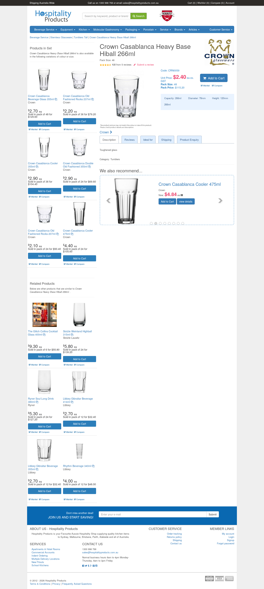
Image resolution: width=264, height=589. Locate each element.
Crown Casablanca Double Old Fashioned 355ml (78, 164)
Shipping (177, 540)
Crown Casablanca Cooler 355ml (43, 164)
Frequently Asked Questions (77, 583)
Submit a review (145, 64)
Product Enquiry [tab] (189, 139)
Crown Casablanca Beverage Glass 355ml (41, 97)
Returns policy (174, 537)
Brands (179, 29)
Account (230, 2)
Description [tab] (109, 139)
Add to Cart (44, 123)
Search (139, 16)
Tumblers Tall (81, 37)
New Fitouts (38, 562)
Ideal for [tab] (148, 139)
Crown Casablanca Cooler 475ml (78, 232)
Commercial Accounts (43, 552)
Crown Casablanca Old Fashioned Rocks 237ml (77, 97)
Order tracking (174, 533)
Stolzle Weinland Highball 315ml (77, 332)
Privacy (56, 583)
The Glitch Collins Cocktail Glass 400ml (43, 332)
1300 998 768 (106, 2)
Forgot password (225, 543)
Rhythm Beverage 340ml (77, 466)
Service (164, 29)
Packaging (131, 29)
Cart (191, 2)
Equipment (67, 29)
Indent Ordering (40, 555)
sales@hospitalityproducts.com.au (141, 2)
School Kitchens (40, 565)
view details (200, 201)
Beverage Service (44, 29)
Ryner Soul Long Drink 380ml (41, 400)
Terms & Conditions (40, 583)
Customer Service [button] (220, 29)
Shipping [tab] (166, 139)
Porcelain (149, 29)
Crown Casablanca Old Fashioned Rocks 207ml (42, 232)
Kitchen (83, 29)
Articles (193, 29)
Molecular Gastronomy (106, 29)
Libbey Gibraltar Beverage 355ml (43, 467)
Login (231, 537)
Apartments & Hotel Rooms (46, 549)
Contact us (176, 543)
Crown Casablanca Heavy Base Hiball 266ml (113, 37)
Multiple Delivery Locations (46, 558)
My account (228, 533)
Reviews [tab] (129, 139)
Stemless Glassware (61, 37)
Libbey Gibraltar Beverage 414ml (78, 400)
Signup (230, 540)
